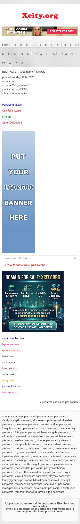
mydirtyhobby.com (13, 338)
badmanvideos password (58, 444)
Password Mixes (12, 104)
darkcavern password (40, 448)
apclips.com (9, 362)
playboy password (59, 476)
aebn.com (8, 374)
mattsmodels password (28, 468)
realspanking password (28, 483)
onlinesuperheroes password (54, 452)
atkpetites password (14, 436)
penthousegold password (37, 464)
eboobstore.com (11, 350)
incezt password (11, 464)
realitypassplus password (17, 488)
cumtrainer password (64, 460)
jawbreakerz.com (12, 386)
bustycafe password (51, 472)
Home (6, 44)
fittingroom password (27, 432)
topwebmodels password (16, 456)
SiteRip (6, 116)
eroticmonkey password (47, 456)
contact (58, 511)
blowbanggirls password (55, 432)
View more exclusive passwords (59, 402)
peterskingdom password (56, 424)
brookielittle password (51, 491)
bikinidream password (46, 480)
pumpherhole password (28, 444)
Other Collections (12, 122)
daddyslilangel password (16, 420)
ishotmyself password (57, 483)
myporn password (25, 452)
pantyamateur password (51, 416)
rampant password (26, 491)
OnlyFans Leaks (12, 110)
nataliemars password (46, 488)
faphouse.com (10, 344)
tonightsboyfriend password (18, 428)
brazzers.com (10, 368)
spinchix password (47, 428)
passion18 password (14, 448)
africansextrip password (47, 420)
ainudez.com (9, 392)
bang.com (8, 380)
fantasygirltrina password (17, 480)
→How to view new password (23, 265)
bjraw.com (8, 356)
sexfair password (25, 440)
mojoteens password (27, 424)
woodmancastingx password (18, 416)
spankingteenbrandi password (32, 460)
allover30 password (26, 472)
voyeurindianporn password (31, 476)
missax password (47, 440)
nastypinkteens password (42, 436)
